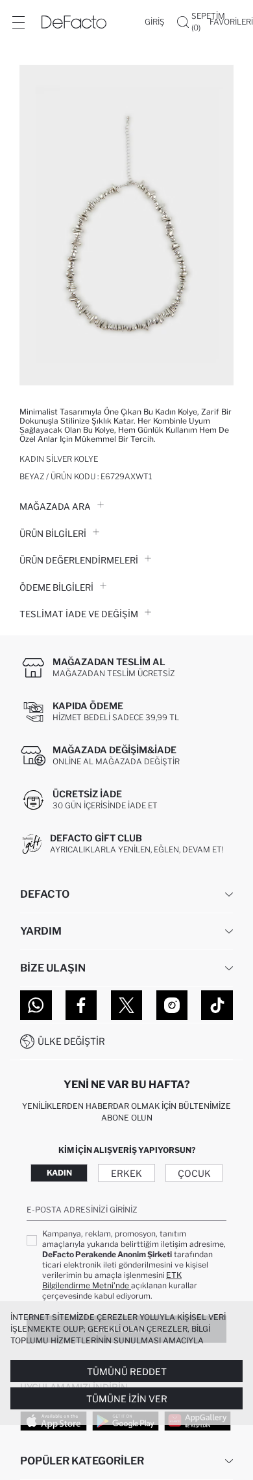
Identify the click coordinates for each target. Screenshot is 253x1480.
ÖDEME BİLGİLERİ (56, 587)
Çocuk (194, 1173)
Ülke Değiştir (71, 1041)
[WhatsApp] (36, 1005)
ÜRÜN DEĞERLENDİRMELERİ (78, 560)
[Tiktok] (217, 1005)
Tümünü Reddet (127, 1371)
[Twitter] (127, 1005)
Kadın (59, 1173)
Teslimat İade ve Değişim (78, 614)
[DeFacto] (74, 22)
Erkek (126, 1173)
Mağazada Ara (55, 506)
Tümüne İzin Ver (126, 1398)
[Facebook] (81, 1005)
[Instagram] (172, 1005)
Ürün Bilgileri (52, 534)
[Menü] (18, 22)
